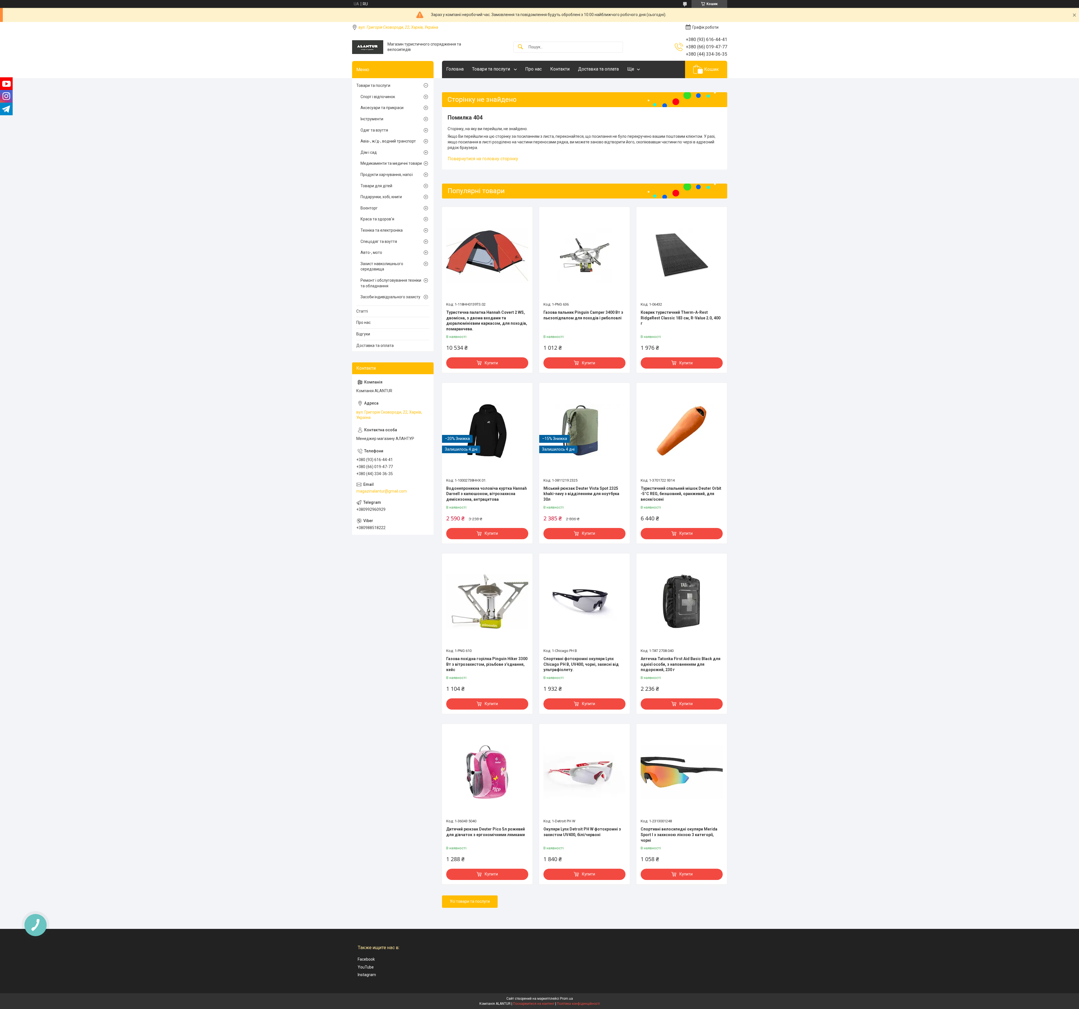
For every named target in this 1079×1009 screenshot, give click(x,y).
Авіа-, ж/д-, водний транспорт (388, 141)
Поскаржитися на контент (533, 1004)
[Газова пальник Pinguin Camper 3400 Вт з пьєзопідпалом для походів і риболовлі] (584, 255)
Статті (362, 311)
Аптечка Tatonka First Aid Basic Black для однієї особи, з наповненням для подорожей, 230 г (680, 664)
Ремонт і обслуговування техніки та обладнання (391, 283)
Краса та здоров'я (377, 219)
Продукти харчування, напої (387, 174)
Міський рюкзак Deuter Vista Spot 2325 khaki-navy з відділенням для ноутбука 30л (581, 494)
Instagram (367, 974)
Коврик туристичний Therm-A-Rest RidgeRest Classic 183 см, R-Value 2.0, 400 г (680, 318)
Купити (491, 363)
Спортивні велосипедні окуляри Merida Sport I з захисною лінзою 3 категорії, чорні (679, 834)
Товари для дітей (376, 186)
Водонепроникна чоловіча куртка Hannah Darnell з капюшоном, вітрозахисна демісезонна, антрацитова (486, 494)
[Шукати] (520, 47)
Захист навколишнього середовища (382, 266)
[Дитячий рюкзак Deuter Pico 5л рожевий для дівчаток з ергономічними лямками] (487, 772)
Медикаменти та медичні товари (391, 163)
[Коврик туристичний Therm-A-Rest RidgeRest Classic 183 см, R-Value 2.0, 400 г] (682, 255)
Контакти (560, 69)
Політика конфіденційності (578, 1004)
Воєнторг (369, 208)
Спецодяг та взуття (379, 241)
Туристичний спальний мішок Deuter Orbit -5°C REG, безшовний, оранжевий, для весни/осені (681, 494)
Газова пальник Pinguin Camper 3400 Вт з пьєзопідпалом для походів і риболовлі (583, 315)
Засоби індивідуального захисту (390, 297)
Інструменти (372, 119)
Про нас (533, 69)
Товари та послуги (491, 69)
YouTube (366, 967)
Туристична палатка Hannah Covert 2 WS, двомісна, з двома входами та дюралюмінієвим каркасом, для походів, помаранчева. (486, 320)
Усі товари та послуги (470, 901)
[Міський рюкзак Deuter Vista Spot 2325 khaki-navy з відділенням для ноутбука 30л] (584, 431)
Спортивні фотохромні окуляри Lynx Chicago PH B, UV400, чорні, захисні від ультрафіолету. (581, 664)
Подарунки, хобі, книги (381, 197)
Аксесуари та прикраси (382, 107)
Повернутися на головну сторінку (483, 158)
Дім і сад (369, 152)
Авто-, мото (371, 252)
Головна (455, 69)
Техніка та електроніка (382, 230)
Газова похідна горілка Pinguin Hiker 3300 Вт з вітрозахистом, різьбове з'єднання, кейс (486, 664)
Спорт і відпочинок (378, 96)
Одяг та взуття (374, 130)
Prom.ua (566, 999)
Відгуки (363, 334)
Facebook (366, 959)
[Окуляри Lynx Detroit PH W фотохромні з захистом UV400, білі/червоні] (584, 772)
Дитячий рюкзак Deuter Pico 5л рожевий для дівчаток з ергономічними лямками (485, 832)
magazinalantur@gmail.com (381, 491)
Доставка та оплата (598, 69)
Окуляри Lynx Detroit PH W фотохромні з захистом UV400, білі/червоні (582, 832)
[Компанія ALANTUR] (367, 47)
